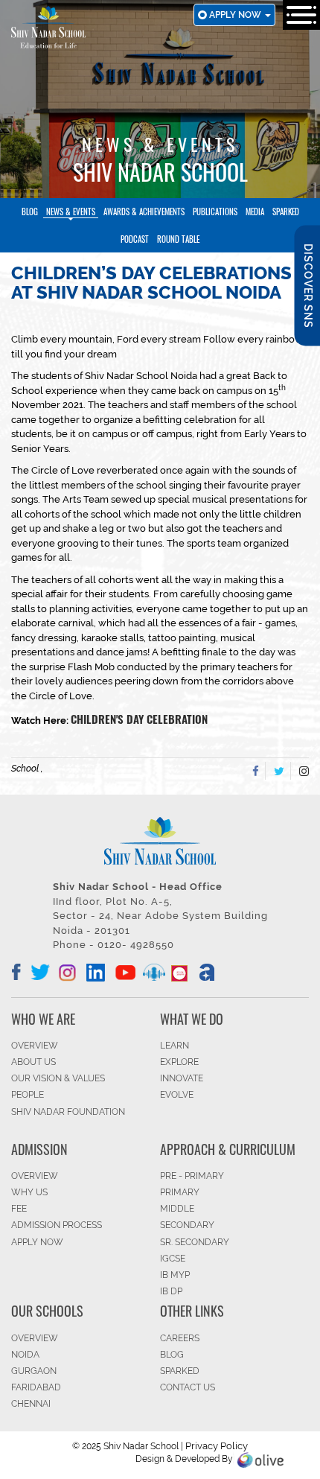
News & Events (70, 211)
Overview (34, 1338)
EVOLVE (176, 1095)
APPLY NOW (37, 1242)
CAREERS (179, 1338)
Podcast (135, 239)
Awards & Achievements (144, 211)
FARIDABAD (36, 1387)
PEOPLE (27, 1095)
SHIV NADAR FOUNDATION (68, 1112)
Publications (215, 211)
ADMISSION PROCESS (56, 1225)
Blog (30, 211)
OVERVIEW (34, 1045)
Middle (177, 1208)
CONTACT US (187, 1387)
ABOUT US (33, 1062)
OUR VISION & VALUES (58, 1078)
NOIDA (25, 1354)
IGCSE (172, 1258)
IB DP (171, 1291)
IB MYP (175, 1275)
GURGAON (34, 1371)
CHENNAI (31, 1404)
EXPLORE (179, 1062)
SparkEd (285, 211)
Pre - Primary (192, 1176)
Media (255, 211)
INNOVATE (181, 1078)
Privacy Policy (216, 1445)
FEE (19, 1208)
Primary (179, 1192)
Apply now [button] (236, 15)
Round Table (178, 239)
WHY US (29, 1192)
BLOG (172, 1354)
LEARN (174, 1045)
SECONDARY (187, 1225)
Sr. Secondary (194, 1242)
